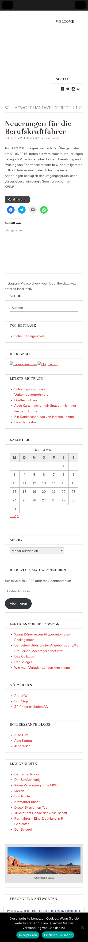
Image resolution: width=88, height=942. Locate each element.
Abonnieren (18, 603)
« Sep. (14, 516)
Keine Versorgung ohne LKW (35, 785)
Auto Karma (23, 740)
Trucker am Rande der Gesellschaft (40, 813)
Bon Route (22, 796)
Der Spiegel (23, 662)
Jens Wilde (22, 746)
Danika (12, 138)
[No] (82, 927)
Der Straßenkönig (27, 779)
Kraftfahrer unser (27, 802)
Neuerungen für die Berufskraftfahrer (38, 127)
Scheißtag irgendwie (29, 336)
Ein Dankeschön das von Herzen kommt (44, 417)
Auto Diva (21, 735)
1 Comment (51, 138)
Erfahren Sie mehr (58, 935)
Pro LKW (20, 695)
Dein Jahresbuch (26, 422)
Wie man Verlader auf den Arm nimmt (42, 667)
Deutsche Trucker (27, 774)
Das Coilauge (24, 656)
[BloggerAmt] (23, 364)
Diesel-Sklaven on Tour (31, 807)
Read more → (17, 199)
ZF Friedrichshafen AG (31, 706)
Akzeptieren (28, 935)
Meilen (19, 791)
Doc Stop (21, 701)
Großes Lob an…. (27, 400)
